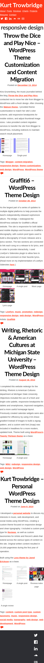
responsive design (9, 166)
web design (5, 169)
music (18, 312)
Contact (12, 15)
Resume (4, 15)
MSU (8, 464)
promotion (27, 312)
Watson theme (11, 107)
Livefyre (10, 312)
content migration (24, 162)
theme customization (30, 166)
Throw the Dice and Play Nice (23, 95)
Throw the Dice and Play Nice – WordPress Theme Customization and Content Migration (22, 58)
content (9, 612)
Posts (9, 11)
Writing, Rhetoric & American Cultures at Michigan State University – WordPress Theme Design (22, 352)
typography (19, 620)
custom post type (23, 612)
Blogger (10, 162)
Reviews (17, 11)
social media (6, 620)
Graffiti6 (11, 319)
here (12, 265)
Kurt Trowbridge (21, 5)
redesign (38, 312)
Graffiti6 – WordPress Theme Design (22, 188)
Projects (33, 11)
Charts (25, 11)
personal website (21, 513)
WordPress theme (34, 169)
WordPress (18, 169)
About (3, 11)
